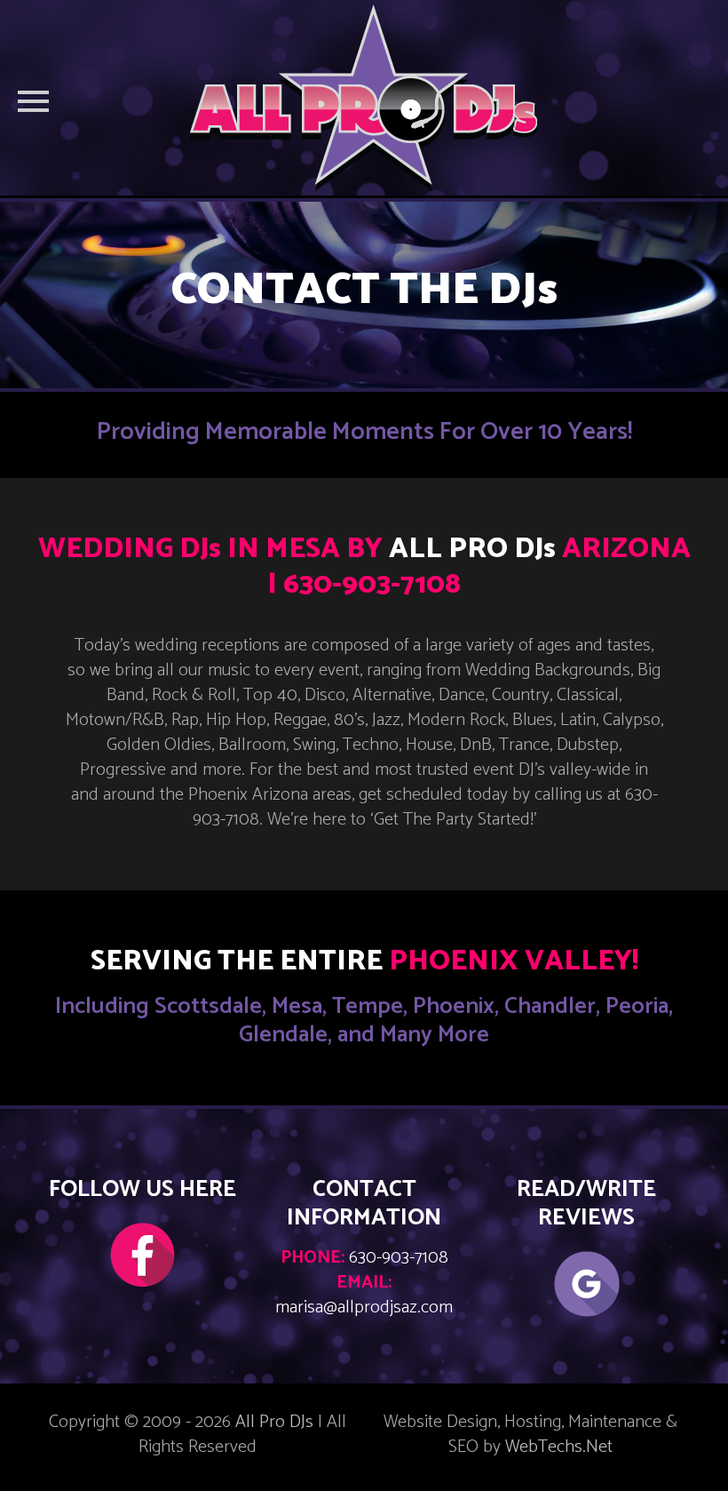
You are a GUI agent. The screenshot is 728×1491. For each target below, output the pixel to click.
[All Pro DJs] (364, 97)
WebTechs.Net (559, 1447)
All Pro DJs (274, 1422)
